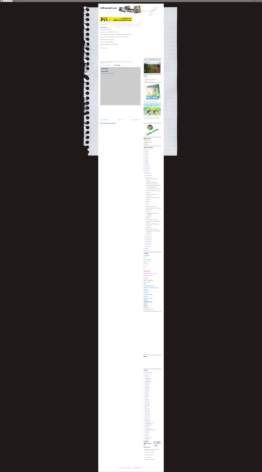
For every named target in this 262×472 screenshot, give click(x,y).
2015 (146, 161)
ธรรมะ (146, 391)
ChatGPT (146, 432)
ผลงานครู (146, 405)
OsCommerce (147, 437)
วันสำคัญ (146, 411)
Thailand (146, 438)
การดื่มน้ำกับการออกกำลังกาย (151, 187)
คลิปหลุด (146, 382)
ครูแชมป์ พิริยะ (149, 142)
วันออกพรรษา (148, 227)
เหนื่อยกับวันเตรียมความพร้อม (151, 178)
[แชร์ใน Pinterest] (119, 65)
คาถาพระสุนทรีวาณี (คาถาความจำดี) (153, 189)
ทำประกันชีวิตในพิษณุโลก (149, 309)
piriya (147, 144)
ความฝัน (146, 384)
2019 (146, 158)
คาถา (146, 385)
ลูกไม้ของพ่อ (146, 307)
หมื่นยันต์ (147, 217)
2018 (146, 160)
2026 (146, 149)
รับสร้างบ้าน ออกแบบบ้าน (148, 275)
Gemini (146, 435)
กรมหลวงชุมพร (148, 372)
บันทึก (146, 396)
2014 (146, 163)
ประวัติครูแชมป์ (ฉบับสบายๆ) (150, 79)
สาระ (146, 416)
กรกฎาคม (148, 239)
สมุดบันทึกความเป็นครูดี (149, 459)
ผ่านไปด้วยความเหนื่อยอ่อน (151, 194)
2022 (146, 156)
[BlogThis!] (115, 65)
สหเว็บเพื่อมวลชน (149, 196)
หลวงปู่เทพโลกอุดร (148, 423)
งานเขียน (146, 388)
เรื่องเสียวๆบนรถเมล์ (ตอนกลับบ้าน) (152, 224)
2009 (146, 172)
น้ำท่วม (146, 393)
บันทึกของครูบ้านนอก (108, 8)
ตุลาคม (147, 177)
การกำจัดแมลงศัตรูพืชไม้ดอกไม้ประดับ (153, 185)
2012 (146, 167)
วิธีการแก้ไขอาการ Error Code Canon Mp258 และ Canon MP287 (152, 450)
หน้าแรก (120, 119)
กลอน (146, 375)
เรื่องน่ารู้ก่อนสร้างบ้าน (148, 282)
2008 (146, 248)
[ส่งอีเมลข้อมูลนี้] (114, 65)
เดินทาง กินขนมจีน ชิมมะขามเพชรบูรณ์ (153, 208)
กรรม (146, 373)
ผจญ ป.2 (146, 402)
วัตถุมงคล (146, 410)
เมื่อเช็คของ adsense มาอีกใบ (151, 229)
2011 (146, 168)
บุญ (145, 397)
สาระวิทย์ (146, 417)
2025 (146, 151)
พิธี (145, 407)
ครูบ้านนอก (147, 381)
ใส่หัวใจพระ (147, 419)
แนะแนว (146, 394)
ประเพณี (146, 401)
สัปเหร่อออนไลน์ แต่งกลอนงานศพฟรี (153, 197)
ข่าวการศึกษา (147, 379)
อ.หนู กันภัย (148, 211)
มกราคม (148, 246)
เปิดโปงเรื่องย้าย (149, 216)
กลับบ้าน (147, 202)
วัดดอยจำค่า (148, 199)
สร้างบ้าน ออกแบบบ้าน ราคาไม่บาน (153, 190)
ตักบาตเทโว (148, 225)
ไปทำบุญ (147, 201)
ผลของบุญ (147, 404)
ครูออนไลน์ (148, 140)
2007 (146, 250)
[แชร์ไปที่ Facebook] (118, 65)
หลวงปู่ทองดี (147, 422)
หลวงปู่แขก (147, 420)
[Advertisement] (120, 112)
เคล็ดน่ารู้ (146, 387)
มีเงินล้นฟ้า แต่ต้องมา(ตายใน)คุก (152, 183)
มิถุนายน (148, 241)
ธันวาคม (148, 173)
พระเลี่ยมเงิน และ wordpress (151, 206)
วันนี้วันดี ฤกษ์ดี (149, 209)
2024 (146, 153)
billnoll (132, 467)
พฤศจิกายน (148, 175)
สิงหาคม (148, 237)
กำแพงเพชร (147, 378)
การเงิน (146, 376)
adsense (146, 431)
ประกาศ (146, 399)
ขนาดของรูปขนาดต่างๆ (149, 454)
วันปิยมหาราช (148, 192)
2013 (146, 165)
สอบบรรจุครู (147, 414)
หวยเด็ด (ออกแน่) (149, 233)
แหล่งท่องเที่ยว (147, 425)
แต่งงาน (146, 390)
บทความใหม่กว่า (104, 119)
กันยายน (148, 235)
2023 (146, 154)
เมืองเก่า (146, 408)
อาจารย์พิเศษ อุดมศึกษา (149, 429)
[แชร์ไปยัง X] (117, 65)
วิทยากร (146, 413)
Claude (146, 434)
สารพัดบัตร (148, 180)
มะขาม (147, 204)
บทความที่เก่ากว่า (136, 119)
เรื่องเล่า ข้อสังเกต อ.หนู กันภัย (151, 219)
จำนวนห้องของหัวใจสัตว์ (149, 452)
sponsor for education (149, 80)
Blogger (141, 467)
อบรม (146, 426)
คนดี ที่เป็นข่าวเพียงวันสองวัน (151, 182)
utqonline (146, 440)
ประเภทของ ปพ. (148, 457)
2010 (146, 170)
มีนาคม (147, 244)
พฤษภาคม (148, 242)
